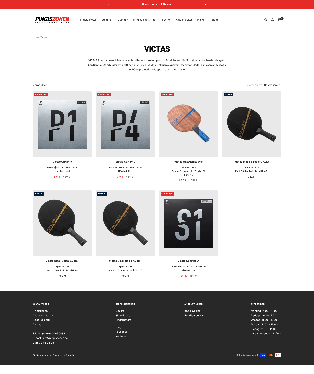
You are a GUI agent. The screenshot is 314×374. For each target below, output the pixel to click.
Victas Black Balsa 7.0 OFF (125, 260)
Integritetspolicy (193, 315)
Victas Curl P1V (62, 161)
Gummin (123, 19)
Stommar (107, 19)
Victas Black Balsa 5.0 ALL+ (251, 161)
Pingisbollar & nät (144, 19)
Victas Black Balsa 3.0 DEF (62, 260)
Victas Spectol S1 (189, 260)
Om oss (120, 310)
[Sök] (265, 19)
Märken (201, 19)
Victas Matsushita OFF (188, 161)
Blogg (215, 19)
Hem (35, 37)
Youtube (121, 336)
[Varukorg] (279, 19)
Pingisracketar (87, 19)
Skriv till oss (123, 315)
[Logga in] (272, 19)
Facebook (121, 331)
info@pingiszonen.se (55, 338)
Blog (118, 327)
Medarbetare (123, 319)
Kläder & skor (184, 19)
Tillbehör (165, 19)
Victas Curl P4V (125, 161)
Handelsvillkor (191, 310)
